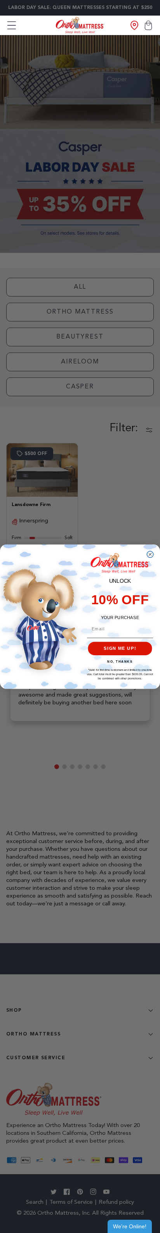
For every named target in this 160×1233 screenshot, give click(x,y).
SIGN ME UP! (120, 648)
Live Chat (130, 1226)
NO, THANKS (119, 661)
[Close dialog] (150, 554)
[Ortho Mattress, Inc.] (80, 25)
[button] (11, 25)
